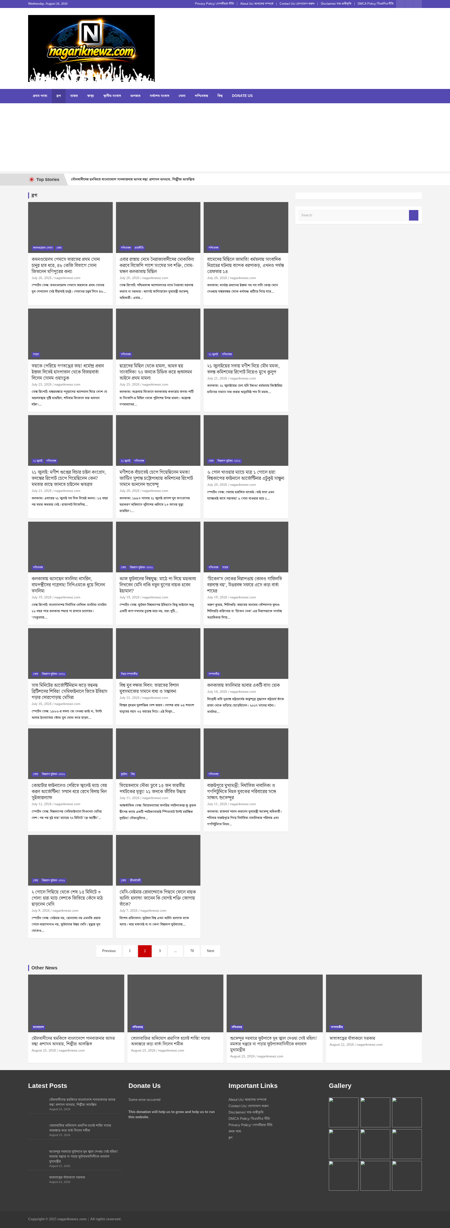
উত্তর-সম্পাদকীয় (129, 674)
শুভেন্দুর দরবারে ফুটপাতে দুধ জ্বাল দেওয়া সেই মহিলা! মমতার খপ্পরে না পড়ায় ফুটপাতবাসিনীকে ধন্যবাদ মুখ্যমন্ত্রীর (273, 1044)
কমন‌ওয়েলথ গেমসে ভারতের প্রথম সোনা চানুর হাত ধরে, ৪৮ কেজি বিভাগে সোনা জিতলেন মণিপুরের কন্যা (66, 265)
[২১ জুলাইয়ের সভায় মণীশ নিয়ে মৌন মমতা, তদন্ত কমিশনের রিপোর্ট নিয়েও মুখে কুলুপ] (246, 334)
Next (210, 951)
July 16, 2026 (42, 704)
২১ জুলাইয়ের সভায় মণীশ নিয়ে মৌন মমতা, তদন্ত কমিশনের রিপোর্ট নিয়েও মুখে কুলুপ (243, 369)
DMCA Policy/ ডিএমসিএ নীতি (376, 4)
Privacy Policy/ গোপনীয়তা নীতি (214, 4)
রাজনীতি (139, 248)
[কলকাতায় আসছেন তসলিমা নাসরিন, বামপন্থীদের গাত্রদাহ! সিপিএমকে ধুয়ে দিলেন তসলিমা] (70, 547)
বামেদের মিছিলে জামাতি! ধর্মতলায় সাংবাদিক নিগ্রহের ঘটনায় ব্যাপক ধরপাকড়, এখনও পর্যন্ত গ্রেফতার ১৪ (245, 265)
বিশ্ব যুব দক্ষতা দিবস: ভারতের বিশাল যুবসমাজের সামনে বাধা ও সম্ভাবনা (149, 688)
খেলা (182, 96)
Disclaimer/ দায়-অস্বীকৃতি (336, 4)
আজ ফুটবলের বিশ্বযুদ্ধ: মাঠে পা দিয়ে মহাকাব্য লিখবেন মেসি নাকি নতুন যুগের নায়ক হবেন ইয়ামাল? (158, 585)
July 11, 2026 (129, 798)
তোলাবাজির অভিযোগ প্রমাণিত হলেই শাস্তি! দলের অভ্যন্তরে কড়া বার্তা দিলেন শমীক (170, 1041)
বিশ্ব (220, 96)
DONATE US (242, 96)
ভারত (74, 96)
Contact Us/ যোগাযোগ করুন (297, 4)
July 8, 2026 (41, 910)
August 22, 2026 (342, 1044)
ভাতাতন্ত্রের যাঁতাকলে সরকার (352, 1038)
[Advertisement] (225, 138)
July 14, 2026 (217, 691)
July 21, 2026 (217, 378)
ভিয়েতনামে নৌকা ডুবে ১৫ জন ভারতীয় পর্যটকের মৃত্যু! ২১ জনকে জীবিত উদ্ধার (153, 789)
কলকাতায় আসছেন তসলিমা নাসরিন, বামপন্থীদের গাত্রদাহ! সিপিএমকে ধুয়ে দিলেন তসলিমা (68, 585)
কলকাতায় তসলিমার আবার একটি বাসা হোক (243, 685)
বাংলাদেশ (38, 1027)
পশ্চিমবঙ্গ (201, 96)
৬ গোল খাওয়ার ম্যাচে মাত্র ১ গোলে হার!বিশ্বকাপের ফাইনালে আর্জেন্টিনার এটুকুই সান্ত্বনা (245, 475)
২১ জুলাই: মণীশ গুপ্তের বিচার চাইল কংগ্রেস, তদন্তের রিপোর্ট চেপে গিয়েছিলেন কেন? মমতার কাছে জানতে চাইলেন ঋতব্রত (69, 478)
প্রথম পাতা (40, 96)
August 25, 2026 (44, 1050)
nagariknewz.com (67, 278)
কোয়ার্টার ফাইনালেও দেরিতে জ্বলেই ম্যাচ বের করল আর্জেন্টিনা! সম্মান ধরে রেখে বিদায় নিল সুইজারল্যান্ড (69, 792)
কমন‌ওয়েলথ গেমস (42, 248)
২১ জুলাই (213, 354)
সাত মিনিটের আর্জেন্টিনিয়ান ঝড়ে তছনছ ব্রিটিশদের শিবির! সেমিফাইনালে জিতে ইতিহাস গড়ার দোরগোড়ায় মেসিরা (69, 691)
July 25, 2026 (42, 384)
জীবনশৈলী (135, 880)
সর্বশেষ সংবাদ (159, 96)
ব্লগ (58, 96)
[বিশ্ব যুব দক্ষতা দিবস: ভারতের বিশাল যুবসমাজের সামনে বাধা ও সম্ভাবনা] (158, 653)
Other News (44, 968)
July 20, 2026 (129, 490)
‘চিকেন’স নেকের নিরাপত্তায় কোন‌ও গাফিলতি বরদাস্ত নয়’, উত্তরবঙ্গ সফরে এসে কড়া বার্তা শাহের (244, 585)
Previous (109, 951)
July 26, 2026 (42, 278)
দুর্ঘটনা (124, 774)
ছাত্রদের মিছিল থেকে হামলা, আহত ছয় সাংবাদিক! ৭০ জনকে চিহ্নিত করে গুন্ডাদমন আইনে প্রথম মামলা (156, 372)
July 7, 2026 (129, 910)
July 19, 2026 (42, 597)
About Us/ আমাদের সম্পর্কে (256, 4)
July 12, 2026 (42, 804)
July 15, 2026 (129, 697)
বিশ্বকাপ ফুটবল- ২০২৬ (229, 461)
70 (192, 951)
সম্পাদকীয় (214, 674)
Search (413, 215)
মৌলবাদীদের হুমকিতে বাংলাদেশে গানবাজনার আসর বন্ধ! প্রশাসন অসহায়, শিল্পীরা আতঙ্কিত (133, 179)
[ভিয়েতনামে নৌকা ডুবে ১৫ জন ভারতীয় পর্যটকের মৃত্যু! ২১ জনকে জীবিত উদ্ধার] (158, 753)
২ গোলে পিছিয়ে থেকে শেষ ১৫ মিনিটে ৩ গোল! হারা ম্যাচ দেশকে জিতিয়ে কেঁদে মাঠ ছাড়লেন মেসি (67, 898)
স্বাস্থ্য (90, 96)
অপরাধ (135, 96)
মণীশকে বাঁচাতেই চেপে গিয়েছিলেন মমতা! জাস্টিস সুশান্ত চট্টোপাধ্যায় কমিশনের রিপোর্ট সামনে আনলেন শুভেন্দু (156, 478)
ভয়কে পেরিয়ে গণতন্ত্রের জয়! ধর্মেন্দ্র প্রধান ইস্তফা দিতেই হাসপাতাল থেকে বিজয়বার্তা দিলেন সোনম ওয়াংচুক (68, 372)
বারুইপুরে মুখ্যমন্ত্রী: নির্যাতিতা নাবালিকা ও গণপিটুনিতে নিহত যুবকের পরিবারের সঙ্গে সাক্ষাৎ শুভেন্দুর (241, 792)
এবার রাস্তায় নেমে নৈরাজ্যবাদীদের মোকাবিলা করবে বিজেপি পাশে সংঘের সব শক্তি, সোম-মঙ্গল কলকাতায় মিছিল (157, 265)
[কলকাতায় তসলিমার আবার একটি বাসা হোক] (246, 653)
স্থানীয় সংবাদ (112, 96)
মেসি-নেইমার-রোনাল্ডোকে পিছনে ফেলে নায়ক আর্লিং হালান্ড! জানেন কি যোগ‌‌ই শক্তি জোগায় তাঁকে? (158, 898)
